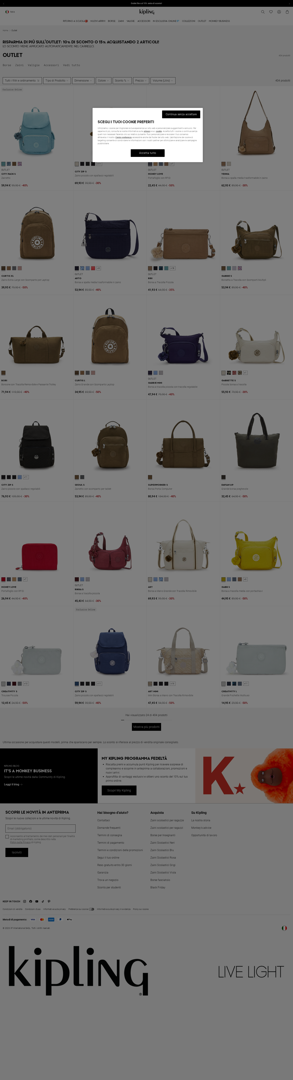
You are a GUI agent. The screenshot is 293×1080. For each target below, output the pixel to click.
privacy (147, 131)
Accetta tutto (147, 153)
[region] (148, 135)
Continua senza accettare (181, 114)
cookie (159, 131)
